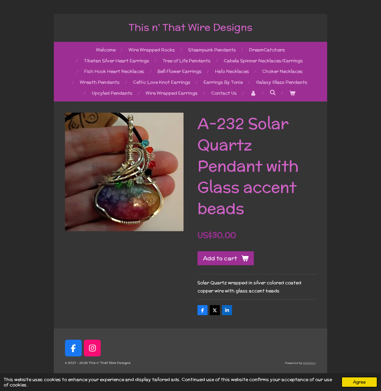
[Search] (272, 92)
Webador (309, 363)
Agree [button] (359, 382)
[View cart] (292, 93)
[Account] (253, 93)
